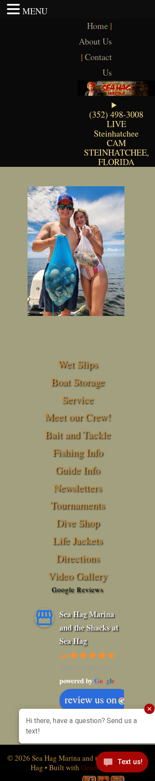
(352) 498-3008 (116, 114)
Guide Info (77, 470)
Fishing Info (78, 452)
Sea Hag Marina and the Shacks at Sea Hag (88, 627)
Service (77, 399)
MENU (34, 11)
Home (97, 26)
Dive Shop (77, 522)
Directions (77, 558)
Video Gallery (77, 576)
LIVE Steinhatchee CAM (116, 133)
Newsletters (77, 487)
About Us (95, 41)
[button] (14, 9)
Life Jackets (77, 540)
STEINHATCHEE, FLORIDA (116, 157)
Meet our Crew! (78, 417)
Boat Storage (78, 382)
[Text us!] (122, 763)
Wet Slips (78, 364)
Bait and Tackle (78, 434)
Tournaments (77, 505)
